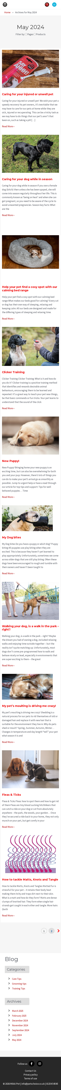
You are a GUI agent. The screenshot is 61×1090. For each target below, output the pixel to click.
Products (41, 34)
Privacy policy (31, 1074)
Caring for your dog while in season (27, 179)
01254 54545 (52, 1083)
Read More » (8, 126)
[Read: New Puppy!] (30, 435)
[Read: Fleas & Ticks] (30, 769)
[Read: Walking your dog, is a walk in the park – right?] (30, 600)
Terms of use (30, 1078)
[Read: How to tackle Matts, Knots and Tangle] (30, 853)
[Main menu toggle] (54, 4)
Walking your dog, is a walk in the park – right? (30, 627)
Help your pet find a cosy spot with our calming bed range (29, 288)
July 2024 (17, 1035)
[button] (47, 4)
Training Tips (18, 988)
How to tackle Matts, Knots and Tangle (30, 879)
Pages (30, 34)
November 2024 (20, 1025)
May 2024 (16, 1039)
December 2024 (20, 1020)
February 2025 (19, 1015)
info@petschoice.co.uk (33, 1083)
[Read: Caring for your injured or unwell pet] (30, 68)
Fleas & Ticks (11, 794)
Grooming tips (19, 983)
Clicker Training (13, 372)
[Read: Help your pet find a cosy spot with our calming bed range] (30, 251)
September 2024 (20, 1030)
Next (58, 931)
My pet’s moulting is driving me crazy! (29, 706)
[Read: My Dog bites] (27, 517)
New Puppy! (10, 461)
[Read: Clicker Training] (30, 346)
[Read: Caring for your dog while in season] (30, 153)
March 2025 (17, 1010)
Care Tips (16, 978)
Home (7, 12)
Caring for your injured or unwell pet (28, 94)
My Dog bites (11, 537)
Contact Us (30, 1070)
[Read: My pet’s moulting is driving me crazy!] (27, 686)
